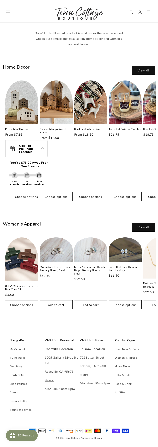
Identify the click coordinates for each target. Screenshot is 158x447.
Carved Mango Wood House (53, 131)
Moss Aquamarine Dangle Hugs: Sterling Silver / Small (90, 270)
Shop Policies (18, 383)
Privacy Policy (19, 401)
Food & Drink (123, 383)
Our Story (16, 366)
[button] (8, 12)
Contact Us (17, 375)
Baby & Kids (123, 375)
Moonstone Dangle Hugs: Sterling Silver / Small (55, 268)
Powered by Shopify (91, 438)
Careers (15, 392)
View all (143, 70)
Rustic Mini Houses (16, 129)
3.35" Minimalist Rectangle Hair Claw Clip (21, 287)
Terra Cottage (72, 438)
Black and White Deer (87, 129)
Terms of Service (21, 409)
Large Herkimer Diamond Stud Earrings (124, 268)
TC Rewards (18, 357)
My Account (17, 349)
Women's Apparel (126, 357)
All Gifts (120, 392)
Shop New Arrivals (127, 349)
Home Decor (123, 366)
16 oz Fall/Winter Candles (125, 129)
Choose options (26, 196)
